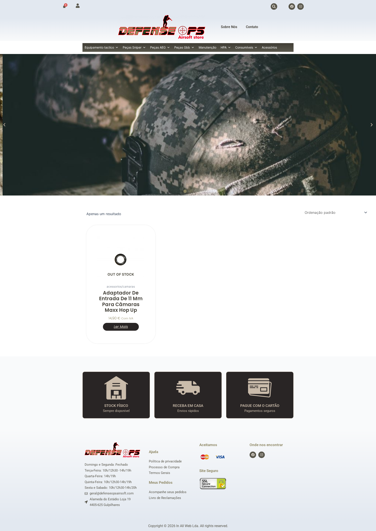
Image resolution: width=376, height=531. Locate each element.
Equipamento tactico (99, 47)
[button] (274, 6)
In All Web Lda (187, 526)
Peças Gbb (182, 47)
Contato (252, 27)
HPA (224, 47)
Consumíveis (244, 47)
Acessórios (269, 47)
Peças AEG (158, 47)
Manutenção (207, 47)
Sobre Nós (229, 27)
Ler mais (121, 326)
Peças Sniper (132, 47)
